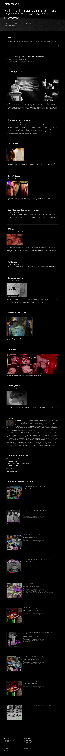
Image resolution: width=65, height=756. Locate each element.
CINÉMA (47, 3)
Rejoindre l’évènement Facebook (13, 458)
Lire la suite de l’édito (54, 45)
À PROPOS (56, 3)
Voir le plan (6, 741)
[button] (23, 88)
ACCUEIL (43, 3)
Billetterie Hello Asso (11, 468)
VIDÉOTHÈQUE (51, 3)
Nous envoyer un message (9, 744)
